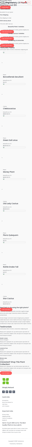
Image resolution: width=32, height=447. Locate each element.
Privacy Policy (5, 414)
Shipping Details (6, 416)
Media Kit (4, 420)
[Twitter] (7, 392)
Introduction (5, 400)
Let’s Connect (5, 406)
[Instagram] (10, 392)
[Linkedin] (14, 392)
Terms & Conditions (7, 418)
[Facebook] (3, 392)
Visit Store (4, 404)
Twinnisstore (10, 2)
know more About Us (7, 402)
